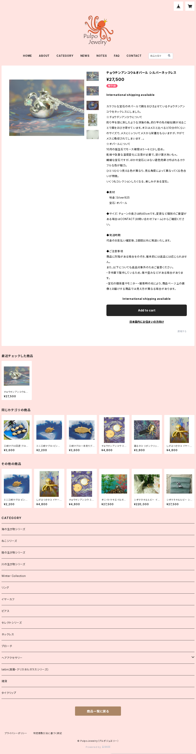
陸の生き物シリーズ (13, 552)
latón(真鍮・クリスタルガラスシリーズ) (25, 669)
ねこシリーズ (9, 540)
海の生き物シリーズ (13, 529)
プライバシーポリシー (16, 733)
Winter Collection (14, 575)
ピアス (5, 611)
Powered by (94, 747)
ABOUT (44, 55)
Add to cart (146, 310)
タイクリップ (9, 692)
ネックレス (8, 634)
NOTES (101, 55)
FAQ (117, 55)
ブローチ (7, 646)
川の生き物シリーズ (13, 564)
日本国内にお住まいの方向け (146, 321)
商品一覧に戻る (98, 711)
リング (5, 587)
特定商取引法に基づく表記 (47, 733)
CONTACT (134, 55)
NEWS (85, 55)
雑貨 (4, 681)
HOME (27, 55)
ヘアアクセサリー (12, 657)
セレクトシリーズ (12, 622)
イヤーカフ (8, 599)
